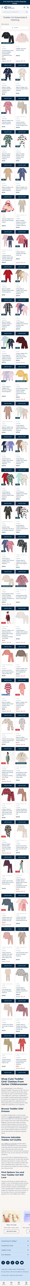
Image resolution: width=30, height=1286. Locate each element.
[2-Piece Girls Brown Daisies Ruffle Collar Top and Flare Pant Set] (22, 794)
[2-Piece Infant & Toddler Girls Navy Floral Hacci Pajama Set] (22, 545)
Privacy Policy (5, 1271)
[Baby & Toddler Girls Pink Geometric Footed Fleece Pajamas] (22, 689)
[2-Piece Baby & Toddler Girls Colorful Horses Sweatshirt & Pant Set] (22, 617)
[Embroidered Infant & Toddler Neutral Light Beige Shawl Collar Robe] (22, 757)
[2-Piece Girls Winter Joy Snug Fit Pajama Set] (8, 1010)
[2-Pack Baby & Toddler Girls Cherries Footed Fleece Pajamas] (8, 545)
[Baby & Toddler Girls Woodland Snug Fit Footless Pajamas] (8, 412)
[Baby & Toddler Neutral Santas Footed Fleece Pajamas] (8, 141)
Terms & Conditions (16, 1271)
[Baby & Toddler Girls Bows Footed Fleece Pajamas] (22, 174)
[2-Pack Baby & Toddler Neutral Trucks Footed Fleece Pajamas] (22, 512)
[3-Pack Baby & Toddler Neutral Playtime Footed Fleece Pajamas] (8, 342)
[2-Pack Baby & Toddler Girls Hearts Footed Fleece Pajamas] (22, 445)
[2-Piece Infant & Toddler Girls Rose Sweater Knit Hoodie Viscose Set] (22, 1010)
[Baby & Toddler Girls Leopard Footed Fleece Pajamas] (8, 174)
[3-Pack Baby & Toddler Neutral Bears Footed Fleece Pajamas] (22, 412)
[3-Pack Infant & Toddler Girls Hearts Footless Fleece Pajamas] (8, 445)
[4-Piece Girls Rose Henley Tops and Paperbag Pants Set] (22, 904)
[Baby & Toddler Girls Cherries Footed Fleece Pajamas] (8, 107)
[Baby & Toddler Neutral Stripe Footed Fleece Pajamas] (8, 276)
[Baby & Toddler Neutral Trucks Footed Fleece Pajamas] (22, 141)
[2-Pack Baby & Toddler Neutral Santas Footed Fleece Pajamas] (8, 479)
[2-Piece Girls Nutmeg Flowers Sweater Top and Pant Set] (8, 724)
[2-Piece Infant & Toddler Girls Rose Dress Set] (22, 241)
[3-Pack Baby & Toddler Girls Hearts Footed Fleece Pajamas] (22, 276)
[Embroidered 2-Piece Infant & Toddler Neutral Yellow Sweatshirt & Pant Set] (22, 375)
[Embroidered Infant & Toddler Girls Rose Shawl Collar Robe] (22, 580)
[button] (15, 28)
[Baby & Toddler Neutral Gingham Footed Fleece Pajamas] (8, 309)
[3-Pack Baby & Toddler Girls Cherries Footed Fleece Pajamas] (22, 309)
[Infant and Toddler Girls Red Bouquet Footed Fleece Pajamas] (22, 1044)
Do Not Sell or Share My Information (12, 1275)
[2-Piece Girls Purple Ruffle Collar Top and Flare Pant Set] (8, 866)
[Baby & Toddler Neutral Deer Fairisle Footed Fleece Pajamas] (8, 689)
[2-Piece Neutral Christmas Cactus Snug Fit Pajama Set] (22, 107)
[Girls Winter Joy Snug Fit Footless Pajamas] (8, 974)
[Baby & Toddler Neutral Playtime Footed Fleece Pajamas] (8, 74)
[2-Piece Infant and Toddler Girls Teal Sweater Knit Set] (8, 904)
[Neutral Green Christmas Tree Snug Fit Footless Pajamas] (8, 512)
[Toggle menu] (2, 7)
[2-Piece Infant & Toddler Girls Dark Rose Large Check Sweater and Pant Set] (8, 794)
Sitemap (25, 1271)
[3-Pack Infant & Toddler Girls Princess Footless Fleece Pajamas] (8, 375)
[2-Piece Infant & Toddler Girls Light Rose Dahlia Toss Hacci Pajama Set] (8, 938)
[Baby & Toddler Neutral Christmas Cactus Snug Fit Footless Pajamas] (22, 206)
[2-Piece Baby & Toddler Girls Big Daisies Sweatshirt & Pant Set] (22, 974)
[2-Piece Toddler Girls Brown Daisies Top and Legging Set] (22, 655)
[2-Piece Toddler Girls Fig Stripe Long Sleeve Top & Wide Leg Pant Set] (22, 342)
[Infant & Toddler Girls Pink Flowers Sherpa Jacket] (8, 206)
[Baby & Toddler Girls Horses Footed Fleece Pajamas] (22, 74)
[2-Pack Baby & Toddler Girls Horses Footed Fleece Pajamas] (22, 479)
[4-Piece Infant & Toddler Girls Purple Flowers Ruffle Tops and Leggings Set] (8, 241)
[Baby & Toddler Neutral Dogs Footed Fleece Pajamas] (22, 724)
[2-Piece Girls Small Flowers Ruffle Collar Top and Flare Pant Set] (22, 831)
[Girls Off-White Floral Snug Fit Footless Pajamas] (22, 938)
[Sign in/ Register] (24, 7)
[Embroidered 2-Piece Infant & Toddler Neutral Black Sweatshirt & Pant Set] (8, 37)
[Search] (27, 12)
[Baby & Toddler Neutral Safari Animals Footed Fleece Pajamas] (8, 831)
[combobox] (15, 12)
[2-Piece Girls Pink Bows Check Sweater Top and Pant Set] (8, 655)
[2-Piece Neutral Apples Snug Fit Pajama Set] (8, 1044)
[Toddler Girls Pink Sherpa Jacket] (22, 37)
